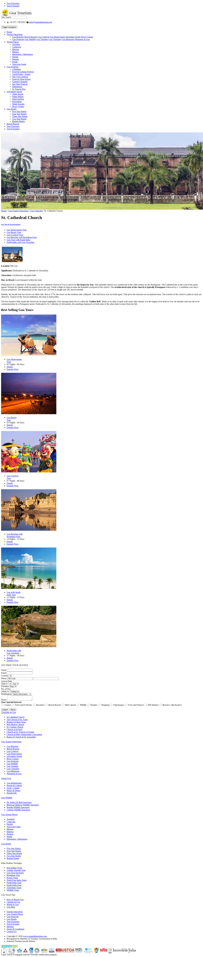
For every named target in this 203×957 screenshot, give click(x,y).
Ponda (15, 62)
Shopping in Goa (82, 39)
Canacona (16, 47)
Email (3, 673)
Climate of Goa (13, 902)
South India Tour (14, 885)
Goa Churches (54, 39)
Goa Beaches (18, 37)
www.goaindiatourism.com (35, 936)
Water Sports (17, 94)
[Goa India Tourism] (16, 15)
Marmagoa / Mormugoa (22, 54)
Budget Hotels (18, 121)
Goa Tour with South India (18, 240)
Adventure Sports (73, 37)
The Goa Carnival (20, 76)
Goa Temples (42, 39)
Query (4, 699)
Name (3, 670)
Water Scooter (18, 104)
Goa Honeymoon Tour (17, 230)
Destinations (6, 694)
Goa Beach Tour (14, 232)
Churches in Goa (8, 712)
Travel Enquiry (13, 6)
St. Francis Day (19, 89)
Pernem (15, 59)
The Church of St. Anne (17, 719)
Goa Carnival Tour (15, 235)
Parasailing (17, 101)
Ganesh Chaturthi (19, 81)
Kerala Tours (12, 878)
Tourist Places (13, 42)
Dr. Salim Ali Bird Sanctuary (19, 802)
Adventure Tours (14, 887)
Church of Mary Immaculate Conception (24, 734)
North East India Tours (17, 880)
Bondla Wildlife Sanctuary (18, 807)
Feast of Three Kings (21, 79)
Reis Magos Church (15, 724)
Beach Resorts (30, 37)
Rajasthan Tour (13, 875)
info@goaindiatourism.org (40, 22)
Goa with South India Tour (13, 593)
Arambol (16, 44)
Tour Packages (13, 3)
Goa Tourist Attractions (18, 211)
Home (9, 32)
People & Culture (14, 785)
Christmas (16, 69)
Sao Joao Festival (19, 84)
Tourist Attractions (15, 34)
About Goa (6, 778)
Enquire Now (13, 369)
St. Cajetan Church (15, 727)
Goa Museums (68, 39)
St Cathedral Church (15, 717)
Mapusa (15, 49)
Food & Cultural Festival (23, 72)
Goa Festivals (18, 39)
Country (4, 675)
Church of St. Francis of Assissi (20, 732)
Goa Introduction (14, 783)
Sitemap (10, 926)
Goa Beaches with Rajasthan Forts (22, 237)
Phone (4, 678)
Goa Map (11, 907)
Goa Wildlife (30, 39)
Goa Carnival (43, 37)
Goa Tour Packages (15, 873)
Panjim (15, 57)
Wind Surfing (18, 99)
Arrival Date (6, 681)
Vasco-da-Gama (19, 64)
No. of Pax (6, 689)
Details (10, 367)
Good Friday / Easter (21, 74)
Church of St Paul (14, 729)
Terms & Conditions (15, 929)
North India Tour (14, 883)
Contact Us (11, 931)
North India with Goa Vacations (20, 242)
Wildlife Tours (13, 890)
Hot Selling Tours (14, 868)
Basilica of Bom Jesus (16, 722)
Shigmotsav (17, 86)
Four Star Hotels (19, 114)
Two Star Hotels (19, 119)
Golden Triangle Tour (16, 870)
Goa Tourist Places (9, 814)
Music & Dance (13, 790)
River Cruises (87, 37)
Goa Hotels (12, 109)
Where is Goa (13, 904)
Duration (5, 686)
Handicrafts (12, 793)
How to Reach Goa (15, 899)
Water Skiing (17, 96)
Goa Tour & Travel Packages (11, 224)
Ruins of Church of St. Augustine (21, 737)
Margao (15, 52)
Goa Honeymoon (57, 37)
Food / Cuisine (13, 788)
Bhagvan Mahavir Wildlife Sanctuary (23, 805)
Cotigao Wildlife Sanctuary (18, 810)
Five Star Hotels (19, 111)
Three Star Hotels (19, 116)
